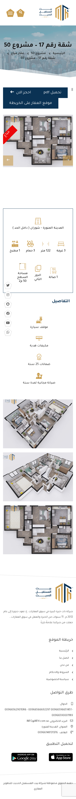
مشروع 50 (38, 53)
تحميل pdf (52, 93)
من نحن (64, 665)
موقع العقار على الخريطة (30, 103)
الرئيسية (59, 53)
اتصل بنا (64, 658)
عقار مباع (17, 53)
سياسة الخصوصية (57, 679)
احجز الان (23, 93)
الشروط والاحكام (59, 672)
